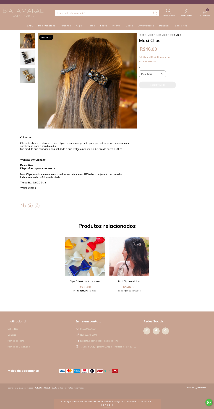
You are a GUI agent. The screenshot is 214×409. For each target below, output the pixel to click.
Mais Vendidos (46, 25)
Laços (103, 25)
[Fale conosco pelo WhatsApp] (208, 402)
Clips (79, 25)
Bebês (129, 25)
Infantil (116, 25)
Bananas (164, 25)
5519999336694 (88, 328)
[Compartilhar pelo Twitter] (30, 207)
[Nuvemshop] (196, 388)
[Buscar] (155, 13)
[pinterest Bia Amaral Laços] (8, 2)
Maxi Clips (162, 34)
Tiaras (91, 25)
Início (141, 34)
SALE (30, 25)
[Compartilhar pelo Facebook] (23, 207)
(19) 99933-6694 (88, 334)
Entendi (107, 405)
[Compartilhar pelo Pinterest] (37, 207)
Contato (12, 334)
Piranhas (66, 25)
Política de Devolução (19, 346)
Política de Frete (16, 340)
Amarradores (146, 25)
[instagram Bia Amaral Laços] (3, 2)
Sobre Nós (181, 25)
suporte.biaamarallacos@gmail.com (99, 340)
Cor (140, 68)
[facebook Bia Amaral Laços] (6, 2)
